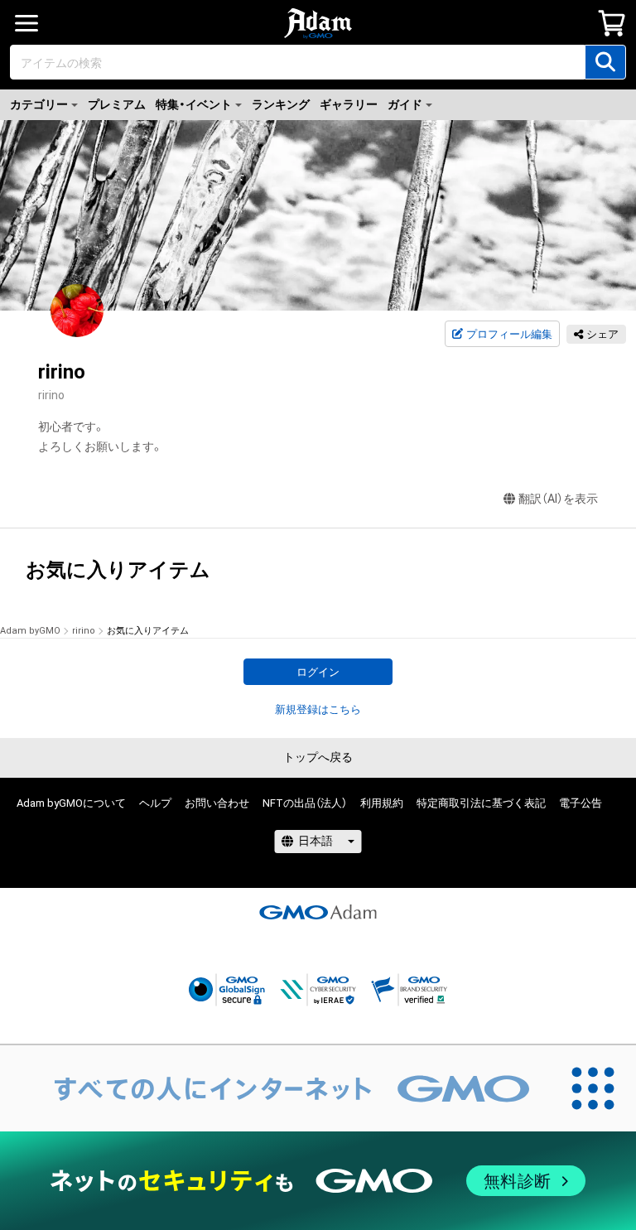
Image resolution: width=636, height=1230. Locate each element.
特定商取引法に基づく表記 (481, 803)
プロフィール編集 (509, 334)
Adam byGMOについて (71, 803)
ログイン (318, 672)
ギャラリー (349, 104)
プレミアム (117, 104)
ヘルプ (155, 803)
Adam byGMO (30, 630)
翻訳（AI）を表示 (558, 498)
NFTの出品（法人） (305, 803)
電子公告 (580, 803)
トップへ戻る (318, 757)
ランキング (281, 104)
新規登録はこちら (318, 709)
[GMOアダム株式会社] (318, 911)
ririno (83, 630)
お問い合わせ (217, 803)
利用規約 (381, 803)
